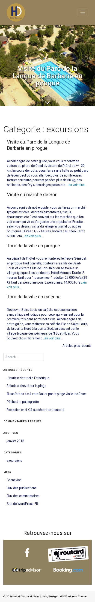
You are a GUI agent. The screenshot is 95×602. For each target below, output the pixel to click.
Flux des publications (21, 488)
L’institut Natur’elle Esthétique (28, 378)
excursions (14, 460)
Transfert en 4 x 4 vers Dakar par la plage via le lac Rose (46, 394)
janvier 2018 (15, 441)
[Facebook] (27, 554)
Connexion (14, 480)
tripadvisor (27, 564)
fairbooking (68, 564)
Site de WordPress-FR (22, 504)
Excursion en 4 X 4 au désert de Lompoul (35, 410)
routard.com (68, 548)
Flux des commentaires (23, 496)
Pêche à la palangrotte (23, 402)
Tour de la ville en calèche (34, 297)
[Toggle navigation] (82, 13)
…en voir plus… (76, 185)
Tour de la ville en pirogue (33, 246)
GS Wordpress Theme (73, 596)
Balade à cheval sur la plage (26, 386)
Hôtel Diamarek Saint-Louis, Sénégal (35, 596)
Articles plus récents (77, 345)
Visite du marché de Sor (32, 194)
